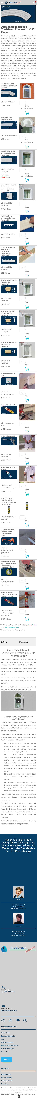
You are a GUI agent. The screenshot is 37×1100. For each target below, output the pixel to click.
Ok (19, 1097)
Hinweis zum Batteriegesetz (9, 1045)
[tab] (9, 641)
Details (4, 642)
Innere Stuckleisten (7, 1081)
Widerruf (6, 1059)
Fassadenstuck (6, 1074)
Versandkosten (32, 625)
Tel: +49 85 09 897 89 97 (8, 992)
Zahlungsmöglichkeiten (8, 1036)
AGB (2, 1039)
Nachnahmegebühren (12, 627)
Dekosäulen (5, 1084)
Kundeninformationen (7, 1049)
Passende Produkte (23, 643)
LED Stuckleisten (6, 1077)
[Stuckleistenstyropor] (13, 2)
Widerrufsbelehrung (7, 1042)
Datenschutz (5, 1052)
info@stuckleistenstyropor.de (9, 1010)
